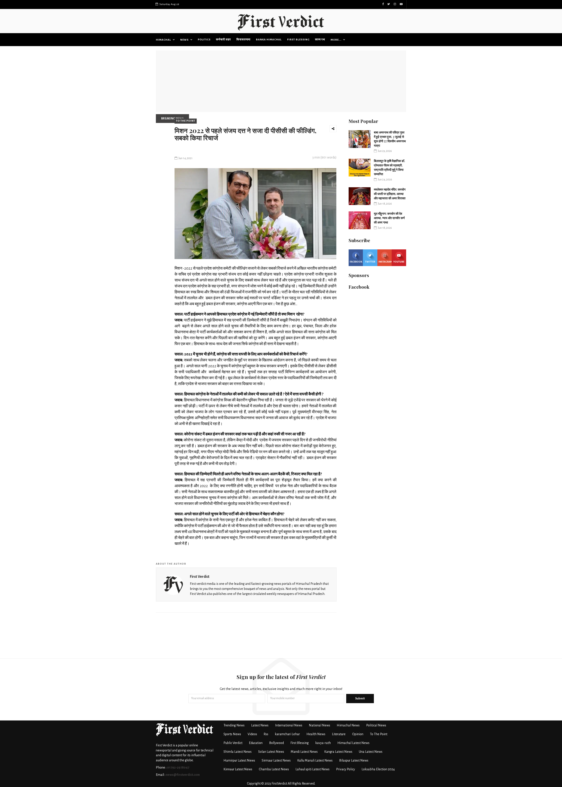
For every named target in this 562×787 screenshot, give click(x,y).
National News (319, 725)
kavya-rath (323, 743)
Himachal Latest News (353, 743)
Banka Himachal (269, 39)
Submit (360, 698)
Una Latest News (370, 751)
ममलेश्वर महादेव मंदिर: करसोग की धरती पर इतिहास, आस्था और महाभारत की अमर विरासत (389, 193)
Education (256, 743)
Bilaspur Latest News (353, 760)
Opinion (357, 734)
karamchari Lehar (287, 734)
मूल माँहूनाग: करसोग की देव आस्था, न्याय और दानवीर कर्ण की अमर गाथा (389, 217)
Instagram (385, 261)
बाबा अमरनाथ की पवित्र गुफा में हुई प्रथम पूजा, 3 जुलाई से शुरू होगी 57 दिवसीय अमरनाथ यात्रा (390, 139)
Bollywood (276, 743)
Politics (204, 39)
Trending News (234, 725)
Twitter (370, 261)
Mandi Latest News (304, 751)
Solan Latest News (271, 751)
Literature (339, 734)
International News (288, 725)
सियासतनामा (243, 39)
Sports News (232, 734)
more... (336, 39)
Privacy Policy (345, 769)
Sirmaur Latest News (276, 760)
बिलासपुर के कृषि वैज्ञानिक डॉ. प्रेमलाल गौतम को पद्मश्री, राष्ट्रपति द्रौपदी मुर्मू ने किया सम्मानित (389, 167)
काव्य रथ (320, 39)
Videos (252, 734)
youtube (398, 261)
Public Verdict (232, 743)
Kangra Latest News (338, 751)
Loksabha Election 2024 (378, 769)
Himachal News (348, 725)
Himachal (164, 39)
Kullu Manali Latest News (315, 760)
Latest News (259, 725)
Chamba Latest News (274, 769)
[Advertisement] (281, 81)
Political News (376, 725)
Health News (315, 734)
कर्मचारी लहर (223, 39)
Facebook (356, 261)
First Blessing (298, 39)
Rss (266, 734)
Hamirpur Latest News (239, 760)
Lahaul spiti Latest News (312, 769)
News (184, 39)
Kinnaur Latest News (237, 769)
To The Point (185, 120)
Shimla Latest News (237, 751)
